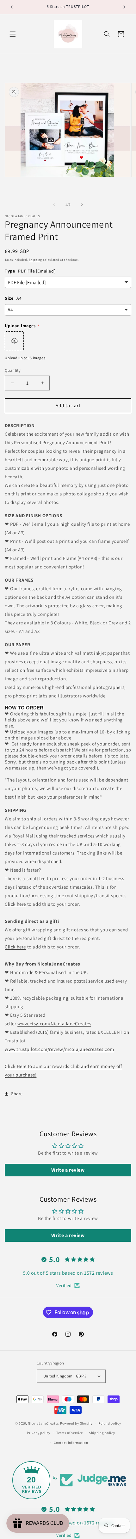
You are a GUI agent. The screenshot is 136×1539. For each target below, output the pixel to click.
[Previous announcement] (12, 7)
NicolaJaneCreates (43, 1423)
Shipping (35, 260)
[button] (13, 34)
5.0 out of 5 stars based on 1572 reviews (68, 1273)
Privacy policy (38, 1433)
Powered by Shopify (76, 1423)
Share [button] (17, 1093)
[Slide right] (82, 204)
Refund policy (109, 1423)
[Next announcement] (124, 7)
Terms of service (69, 1433)
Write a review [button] (67, 1170)
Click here (15, 904)
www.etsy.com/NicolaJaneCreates (54, 1024)
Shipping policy (102, 1433)
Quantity (13, 370)
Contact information (71, 1442)
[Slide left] (54, 204)
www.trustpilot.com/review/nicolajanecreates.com (59, 1049)
